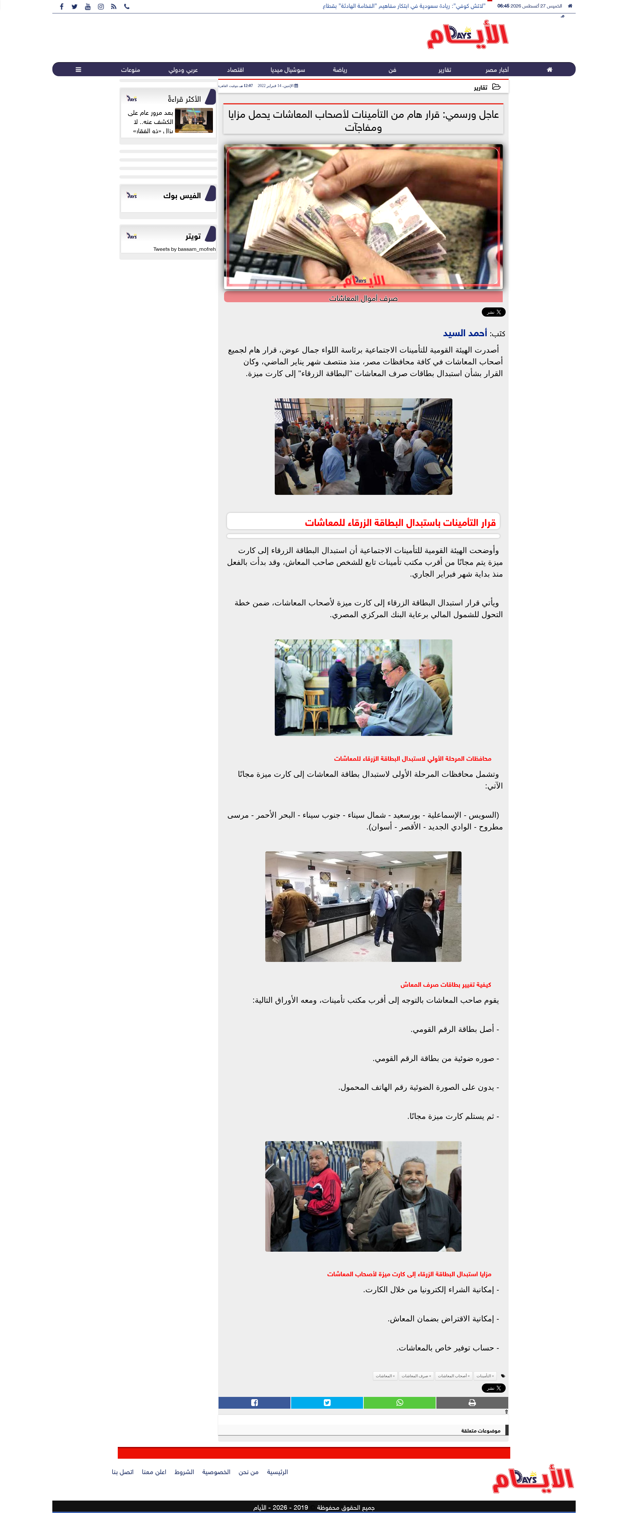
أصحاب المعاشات (452, 1376)
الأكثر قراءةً (184, 97)
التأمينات (484, 1376)
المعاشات (384, 1376)
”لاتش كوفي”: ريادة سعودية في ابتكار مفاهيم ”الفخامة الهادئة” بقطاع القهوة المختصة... (383, 5)
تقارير (480, 86)
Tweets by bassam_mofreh (184, 248)
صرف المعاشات (415, 1376)
